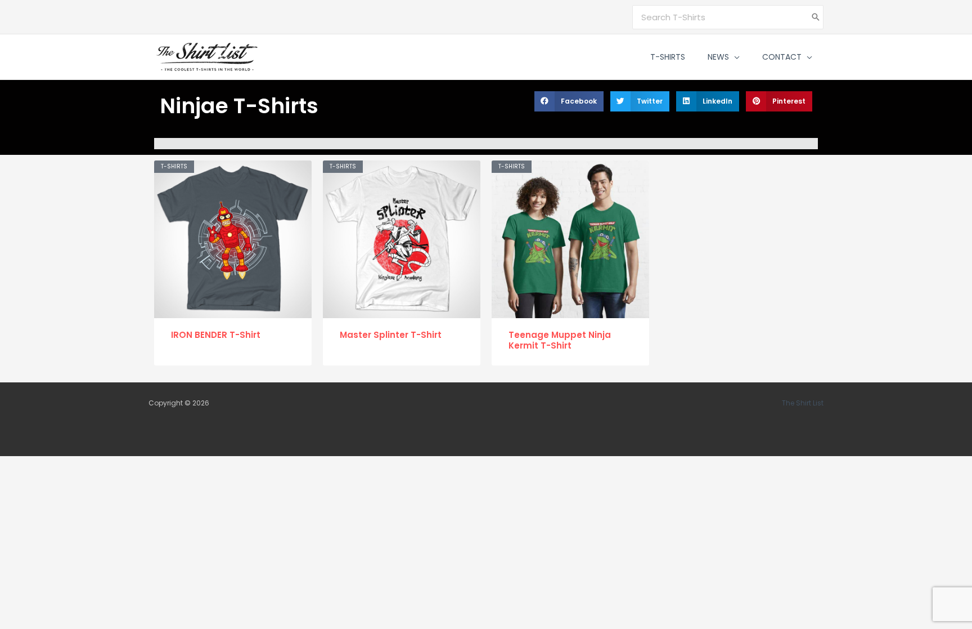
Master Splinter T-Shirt (391, 335)
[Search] (815, 17)
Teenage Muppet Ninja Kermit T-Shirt (559, 340)
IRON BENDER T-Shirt (215, 335)
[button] (734, 57)
